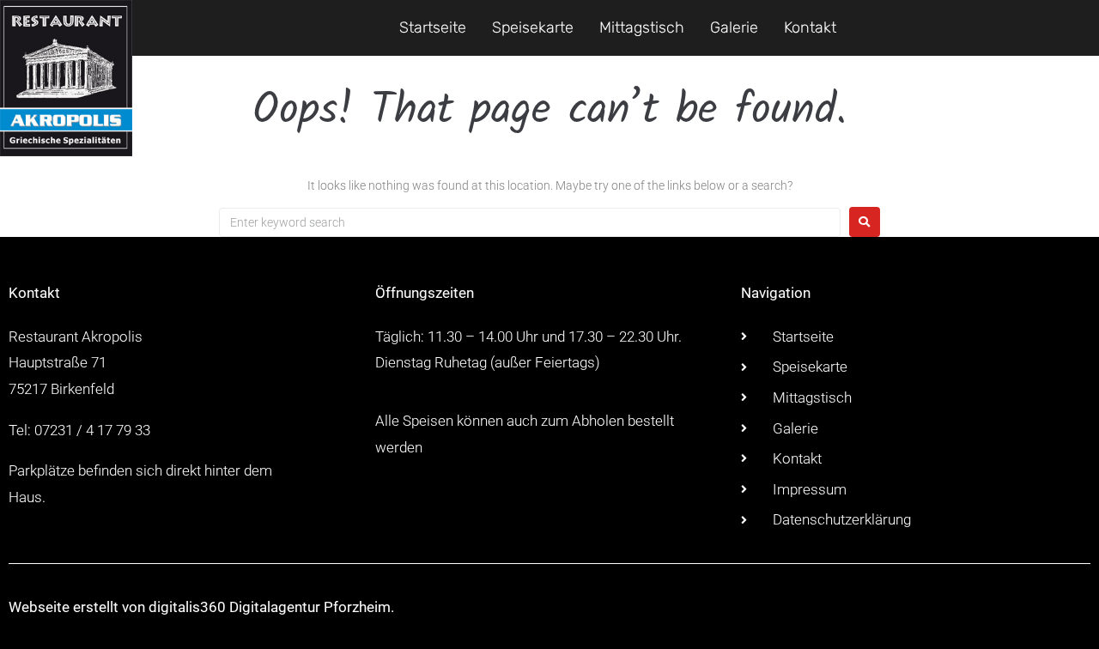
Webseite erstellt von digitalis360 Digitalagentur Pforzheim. (201, 607)
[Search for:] (530, 222)
